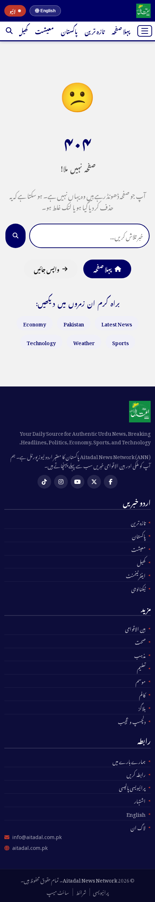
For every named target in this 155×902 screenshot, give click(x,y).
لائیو (12, 11)
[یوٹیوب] (77, 482)
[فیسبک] (111, 482)
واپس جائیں (46, 268)
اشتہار (140, 800)
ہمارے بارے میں (129, 760)
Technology (41, 341)
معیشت (44, 30)
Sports (120, 341)
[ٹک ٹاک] (44, 482)
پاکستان (69, 30)
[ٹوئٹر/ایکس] (94, 482)
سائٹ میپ (57, 891)
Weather (84, 341)
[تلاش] (9, 31)
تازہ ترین (95, 30)
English (47, 10)
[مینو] (144, 31)
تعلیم (141, 667)
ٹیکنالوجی (138, 588)
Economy (34, 323)
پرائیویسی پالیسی (132, 787)
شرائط (81, 891)
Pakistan (73, 323)
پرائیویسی (101, 891)
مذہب (140, 654)
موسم (141, 681)
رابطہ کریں (136, 773)
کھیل (23, 30)
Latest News (116, 323)
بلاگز (142, 707)
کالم (142, 694)
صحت (140, 641)
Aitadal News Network (90, 879)
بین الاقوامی (135, 628)
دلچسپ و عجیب (132, 720)
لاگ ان (138, 827)
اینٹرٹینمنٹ (136, 575)
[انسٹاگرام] (61, 482)
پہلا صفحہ (121, 30)
